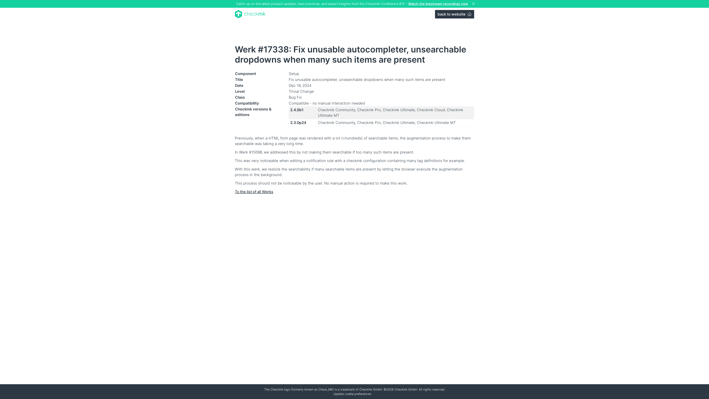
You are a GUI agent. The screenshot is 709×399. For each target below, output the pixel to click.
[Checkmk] (250, 14)
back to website (452, 14)
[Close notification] (474, 3)
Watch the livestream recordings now (438, 4)
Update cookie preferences (352, 394)
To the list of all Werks (254, 192)
